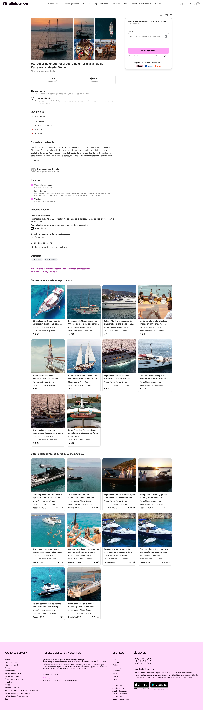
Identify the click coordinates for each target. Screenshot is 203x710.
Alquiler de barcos (53, 4)
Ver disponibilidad (148, 51)
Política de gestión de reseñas (16, 696)
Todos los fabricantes (120, 699)
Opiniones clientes (50, 674)
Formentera (116, 668)
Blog (6, 699)
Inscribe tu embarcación (141, 4)
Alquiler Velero (117, 685)
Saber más (39, 237)
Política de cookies (12, 676)
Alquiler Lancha (118, 688)
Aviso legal (9, 682)
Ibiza (114, 659)
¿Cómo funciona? (11, 665)
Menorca (115, 662)
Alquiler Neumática (119, 694)
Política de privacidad (13, 673)
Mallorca (115, 665)
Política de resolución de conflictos (18, 693)
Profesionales (10, 671)
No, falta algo (51, 271)
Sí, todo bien (36, 271)
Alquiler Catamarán (119, 691)
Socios (7, 685)
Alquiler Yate (117, 697)
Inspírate (158, 4)
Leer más (35, 160)
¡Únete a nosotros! (12, 688)
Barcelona (116, 671)
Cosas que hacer (72, 4)
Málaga (115, 676)
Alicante (115, 679)
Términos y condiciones (14, 679)
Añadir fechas (41, 228)
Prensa (7, 668)
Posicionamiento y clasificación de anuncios (21, 690)
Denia (114, 673)
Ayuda (7, 659)
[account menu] (198, 4)
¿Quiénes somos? (11, 662)
